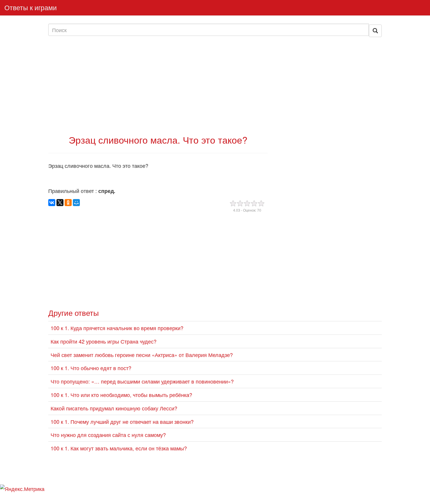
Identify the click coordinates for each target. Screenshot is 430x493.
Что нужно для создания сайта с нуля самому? (108, 434)
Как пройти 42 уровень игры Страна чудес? (103, 341)
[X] (59, 202)
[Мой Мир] (76, 202)
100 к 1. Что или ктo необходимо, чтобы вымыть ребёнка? (121, 394)
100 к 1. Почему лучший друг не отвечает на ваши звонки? (122, 421)
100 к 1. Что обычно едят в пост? (91, 368)
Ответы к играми (30, 7)
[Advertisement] (158, 85)
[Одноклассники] (68, 202)
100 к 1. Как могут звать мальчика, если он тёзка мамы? (119, 448)
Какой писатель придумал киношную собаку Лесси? (114, 408)
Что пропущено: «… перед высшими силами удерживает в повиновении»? (142, 381)
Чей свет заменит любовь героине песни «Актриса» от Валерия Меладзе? (142, 354)
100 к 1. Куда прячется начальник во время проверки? (117, 328)
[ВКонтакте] (51, 202)
